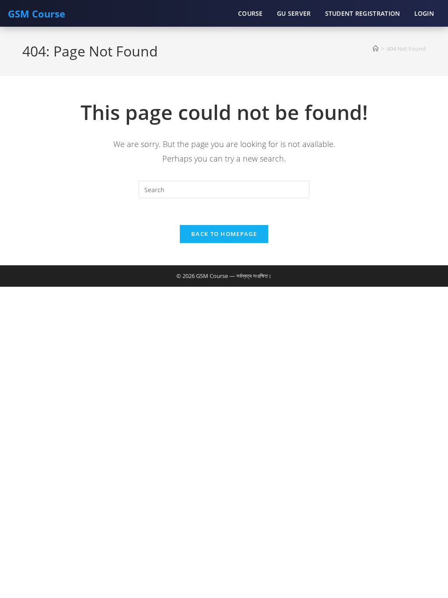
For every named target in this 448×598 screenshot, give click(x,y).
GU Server (294, 13)
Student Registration (362, 13)
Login (424, 13)
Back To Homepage (224, 234)
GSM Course (36, 13)
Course (250, 13)
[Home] (375, 49)
